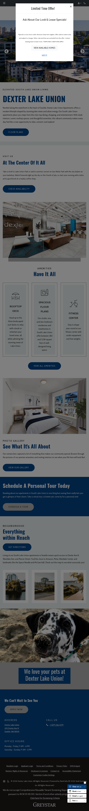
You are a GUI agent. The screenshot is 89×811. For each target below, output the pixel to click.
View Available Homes (44, 48)
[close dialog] (71, 7)
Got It (44, 55)
